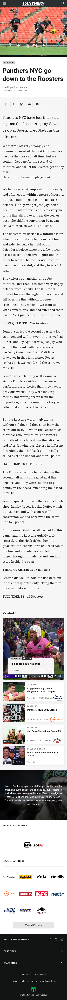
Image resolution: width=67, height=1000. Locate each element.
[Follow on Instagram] (61, 939)
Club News (9, 62)
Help (23, 981)
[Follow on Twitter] (56, 939)
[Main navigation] (4, 3)
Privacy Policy (41, 974)
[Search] (62, 3)
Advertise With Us (47, 981)
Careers (15, 981)
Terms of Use (26, 974)
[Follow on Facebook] (50, 939)
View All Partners (33, 925)
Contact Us (32, 981)
